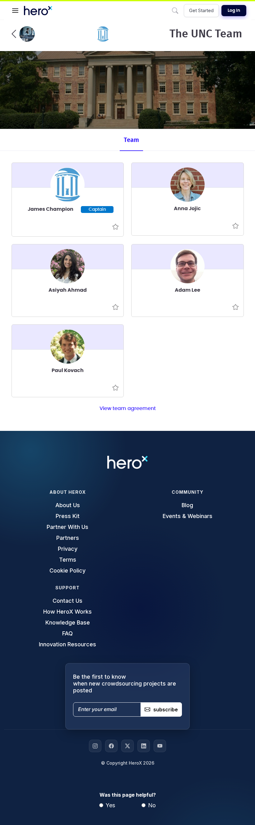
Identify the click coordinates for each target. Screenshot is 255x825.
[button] (15, 10)
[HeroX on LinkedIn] (143, 746)
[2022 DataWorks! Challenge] (23, 34)
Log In (234, 10)
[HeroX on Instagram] (95, 746)
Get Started (201, 10)
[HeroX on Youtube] (160, 746)
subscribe (165, 709)
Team (131, 140)
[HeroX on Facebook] (111, 746)
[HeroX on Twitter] (127, 746)
